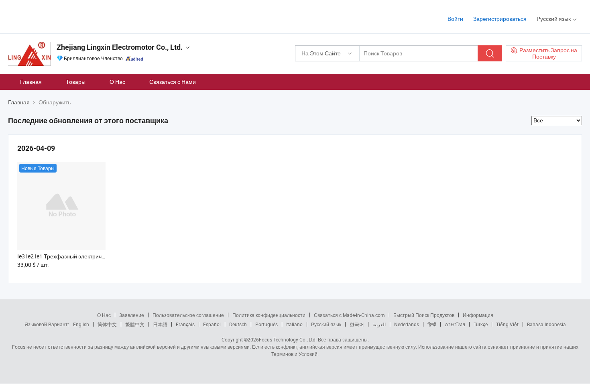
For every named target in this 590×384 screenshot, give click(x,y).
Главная (31, 81)
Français (185, 324)
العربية (379, 324)
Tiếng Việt (507, 324)
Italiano (294, 324)
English (81, 324)
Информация (478, 315)
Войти (455, 18)
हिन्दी (431, 324)
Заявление (131, 315)
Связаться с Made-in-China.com (349, 315)
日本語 (160, 324)
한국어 (357, 324)
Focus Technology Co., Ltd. (288, 339)
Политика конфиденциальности (268, 315)
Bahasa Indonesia (546, 324)
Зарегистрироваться (500, 18)
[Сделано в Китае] (59, 15)
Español (212, 324)
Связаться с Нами (172, 81)
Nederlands (406, 324)
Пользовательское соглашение (188, 315)
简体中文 (107, 324)
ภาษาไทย (455, 324)
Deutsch (238, 324)
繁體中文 (134, 324)
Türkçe (481, 324)
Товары (75, 81)
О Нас (117, 81)
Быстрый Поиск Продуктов (423, 315)
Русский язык (326, 324)
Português (266, 324)
